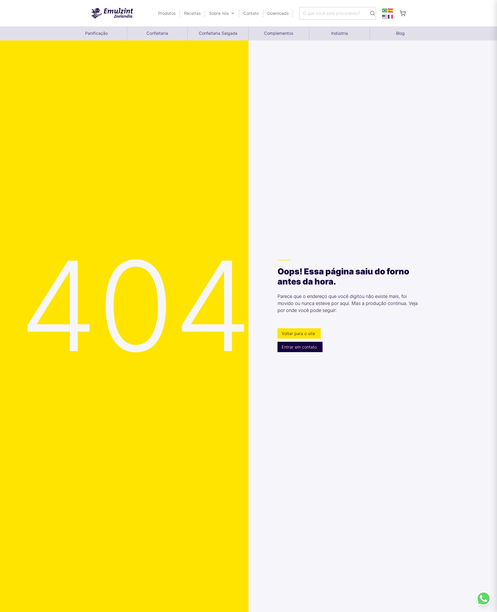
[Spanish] (390, 10)
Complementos (278, 33)
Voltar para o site (298, 333)
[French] (390, 16)
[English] (385, 16)
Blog (400, 33)
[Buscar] (372, 13)
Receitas (192, 13)
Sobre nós (219, 13)
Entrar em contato (299, 347)
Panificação (96, 33)
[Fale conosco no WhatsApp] (483, 598)
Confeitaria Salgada (218, 33)
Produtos (167, 13)
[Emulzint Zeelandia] (116, 13)
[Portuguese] (385, 10)
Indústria (339, 33)
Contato (251, 13)
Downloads (278, 13)
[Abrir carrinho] (403, 13)
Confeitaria (157, 33)
